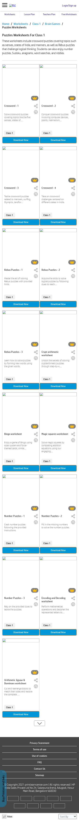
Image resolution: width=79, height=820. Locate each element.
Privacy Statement (39, 742)
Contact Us (39, 768)
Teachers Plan (49, 14)
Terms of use (39, 749)
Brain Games (53, 24)
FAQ (39, 762)
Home (6, 24)
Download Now (20, 140)
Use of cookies (39, 755)
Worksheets (9, 14)
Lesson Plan (29, 14)
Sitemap (39, 775)
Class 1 (36, 24)
